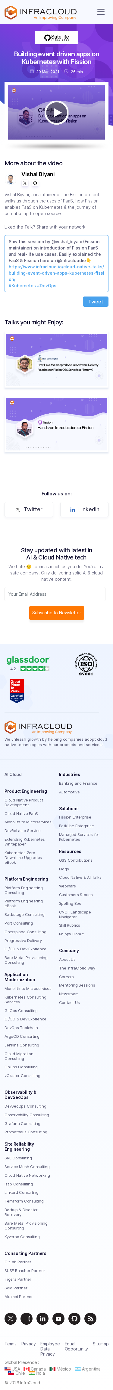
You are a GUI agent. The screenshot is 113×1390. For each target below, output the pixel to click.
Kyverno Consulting (22, 1236)
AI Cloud (13, 774)
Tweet (95, 302)
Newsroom (69, 993)
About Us (67, 959)
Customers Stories (76, 894)
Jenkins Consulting (22, 1045)
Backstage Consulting (25, 914)
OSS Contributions (76, 860)
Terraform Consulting (24, 1201)
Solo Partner (16, 1287)
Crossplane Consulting (25, 931)
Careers (66, 976)
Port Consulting (19, 923)
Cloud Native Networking (27, 1175)
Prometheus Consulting (26, 1131)
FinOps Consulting (21, 1066)
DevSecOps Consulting (25, 1106)
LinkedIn (88, 509)
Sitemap (100, 1343)
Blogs (64, 868)
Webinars (67, 886)
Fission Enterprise (75, 817)
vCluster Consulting (22, 1075)
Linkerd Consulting (22, 1192)
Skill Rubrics (69, 925)
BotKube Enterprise (76, 825)
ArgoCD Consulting (22, 1036)
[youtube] (58, 1319)
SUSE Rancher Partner (25, 1270)
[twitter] (11, 1319)
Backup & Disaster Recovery (21, 1212)
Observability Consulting (27, 1114)
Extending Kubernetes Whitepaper (25, 841)
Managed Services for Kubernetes (79, 837)
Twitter (33, 509)
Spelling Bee (70, 903)
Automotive (69, 791)
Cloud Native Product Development (24, 802)
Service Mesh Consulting (27, 1166)
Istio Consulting (19, 1184)
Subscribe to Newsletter (56, 612)
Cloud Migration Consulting (19, 1056)
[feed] (90, 1319)
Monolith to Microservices (28, 821)
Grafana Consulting (22, 1123)
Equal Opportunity (76, 1346)
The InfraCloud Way (77, 968)
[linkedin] (42, 1319)
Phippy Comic (71, 933)
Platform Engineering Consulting (24, 890)
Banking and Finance (78, 783)
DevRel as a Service (23, 830)
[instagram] (26, 1319)
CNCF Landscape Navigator (75, 914)
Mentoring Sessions (77, 985)
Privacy (28, 1343)
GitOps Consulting (21, 1010)
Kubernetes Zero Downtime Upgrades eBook (23, 857)
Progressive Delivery (23, 940)
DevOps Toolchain (21, 1027)
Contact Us (69, 1002)
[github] (74, 1319)
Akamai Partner (19, 1296)
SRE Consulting (18, 1157)
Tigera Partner (18, 1279)
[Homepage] (41, 13)
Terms (11, 1343)
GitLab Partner (18, 1261)
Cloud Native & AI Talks (80, 877)
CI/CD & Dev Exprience (25, 948)
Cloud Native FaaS (21, 813)
